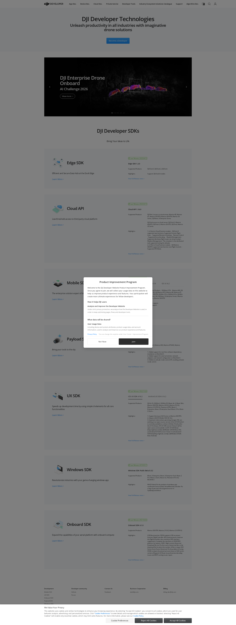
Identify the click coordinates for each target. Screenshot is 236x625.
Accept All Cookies (178, 620)
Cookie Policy (138, 616)
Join (133, 341)
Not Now (102, 341)
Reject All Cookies (148, 620)
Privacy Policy (92, 334)
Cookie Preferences (102, 613)
